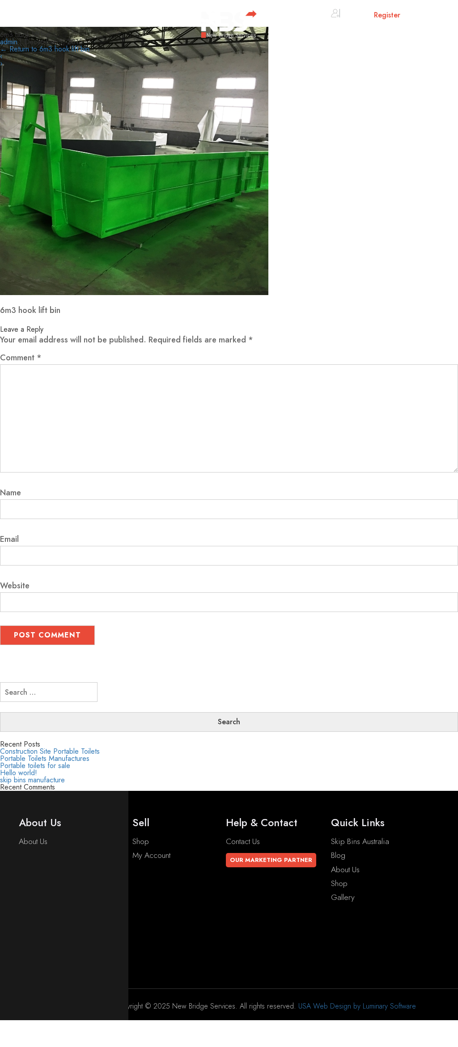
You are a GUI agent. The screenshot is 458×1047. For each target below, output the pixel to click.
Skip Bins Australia (360, 841)
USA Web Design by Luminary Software (357, 1006)
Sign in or (370, 15)
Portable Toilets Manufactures (44, 758)
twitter (39, 942)
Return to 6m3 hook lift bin (44, 49)
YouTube (43, 928)
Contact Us (243, 841)
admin (8, 42)
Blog (338, 855)
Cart (425, 17)
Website (15, 585)
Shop (140, 841)
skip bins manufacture (32, 780)
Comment (21, 357)
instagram (45, 956)
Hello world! (18, 773)
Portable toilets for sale (35, 765)
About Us (33, 841)
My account (151, 855)
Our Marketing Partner (271, 860)
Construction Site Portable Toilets (50, 751)
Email (9, 539)
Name (10, 492)
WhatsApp (47, 970)
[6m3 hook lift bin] (134, 292)
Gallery (343, 897)
